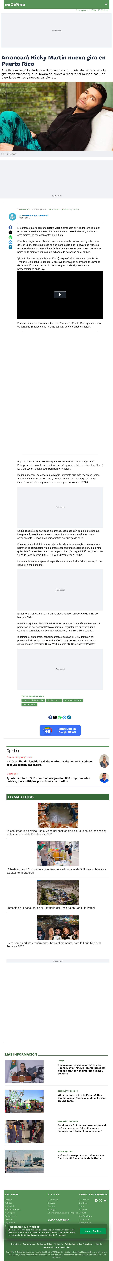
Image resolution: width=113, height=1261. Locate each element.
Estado (8, 1200)
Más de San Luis (13, 1209)
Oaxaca (51, 1203)
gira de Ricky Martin (33, 700)
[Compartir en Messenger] (10, 242)
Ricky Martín (54, 700)
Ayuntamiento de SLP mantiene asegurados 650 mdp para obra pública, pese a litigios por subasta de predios (48, 779)
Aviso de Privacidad (56, 1235)
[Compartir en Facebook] (10, 227)
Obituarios (84, 1219)
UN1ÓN (82, 1213)
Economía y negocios (19, 757)
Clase (82, 1206)
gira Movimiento (73, 700)
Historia (98, 1244)
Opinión (12, 750)
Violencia (58, 1244)
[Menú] (106, 4)
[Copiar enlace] (10, 247)
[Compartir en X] (10, 232)
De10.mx (83, 1203)
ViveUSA (83, 1209)
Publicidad (70, 1244)
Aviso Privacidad (84, 1244)
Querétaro (53, 1200)
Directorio (16, 1244)
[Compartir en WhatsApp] (10, 237)
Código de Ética (44, 1244)
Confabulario (85, 1216)
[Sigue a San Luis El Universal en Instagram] (106, 1200)
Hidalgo (51, 1209)
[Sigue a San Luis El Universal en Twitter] (101, 1200)
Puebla (51, 1206)
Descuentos (85, 1223)
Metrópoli (12, 773)
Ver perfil (24, 218)
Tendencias (23, 209)
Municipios (10, 1213)
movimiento (29, 705)
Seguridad (10, 1223)
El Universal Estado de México (63, 1213)
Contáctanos (29, 1244)
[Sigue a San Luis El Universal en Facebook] (97, 1200)
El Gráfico (84, 1200)
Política (8, 1203)
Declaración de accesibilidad (56, 1247)
